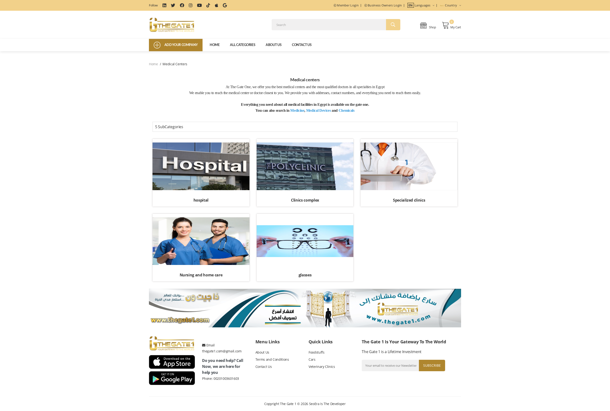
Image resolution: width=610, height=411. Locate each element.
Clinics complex (305, 200)
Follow (153, 5)
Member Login (347, 5)
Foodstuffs (317, 352)
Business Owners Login (384, 5)
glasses (305, 275)
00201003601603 (226, 378)
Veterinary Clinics (322, 366)
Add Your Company (181, 45)
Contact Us (302, 45)
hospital (200, 200)
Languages (419, 5)
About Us (273, 45)
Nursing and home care (201, 275)
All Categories (242, 45)
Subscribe (432, 365)
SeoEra (314, 403)
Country (451, 5)
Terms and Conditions (272, 359)
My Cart (455, 27)
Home (215, 45)
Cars (312, 359)
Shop (432, 27)
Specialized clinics (409, 200)
